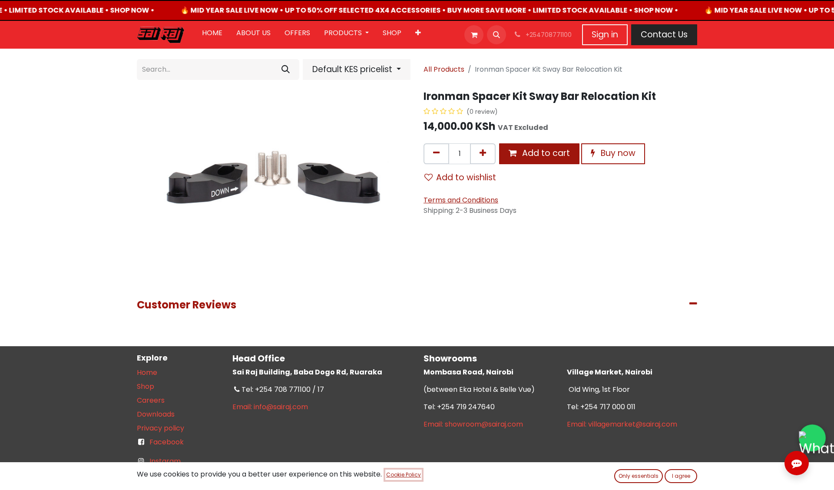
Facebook (166, 442)
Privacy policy (160, 428)
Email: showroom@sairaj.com (473, 424)
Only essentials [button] (639, 476)
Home (147, 372)
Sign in (605, 34)
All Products (444, 69)
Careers (151, 400)
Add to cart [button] (545, 153)
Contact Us (664, 34)
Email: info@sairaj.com (270, 407)
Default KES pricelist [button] (353, 69)
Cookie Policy (403, 474)
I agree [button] (681, 476)
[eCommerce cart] (473, 34)
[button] (496, 34)
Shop (145, 386)
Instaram (165, 461)
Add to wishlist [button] (466, 177)
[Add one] (483, 153)
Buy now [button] (617, 153)
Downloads (156, 414)
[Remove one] (436, 153)
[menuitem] (212, 35)
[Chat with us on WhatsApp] (812, 438)
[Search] (285, 69)
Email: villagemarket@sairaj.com (622, 424)
